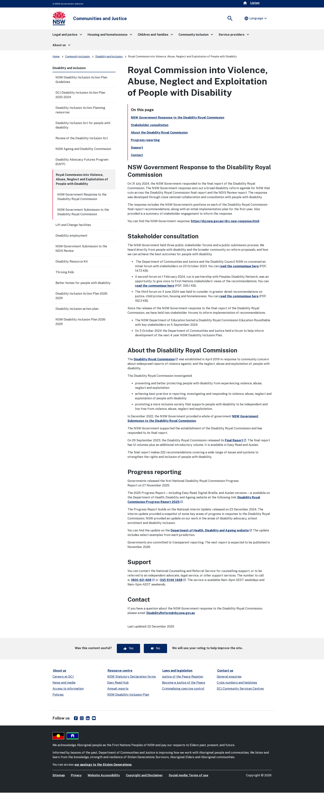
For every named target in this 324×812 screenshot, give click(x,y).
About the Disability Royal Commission (159, 132)
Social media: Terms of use (188, 775)
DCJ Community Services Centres (240, 688)
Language (256, 18)
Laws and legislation (177, 670)
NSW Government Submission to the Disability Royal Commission (83, 212)
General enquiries (229, 676)
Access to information (68, 688)
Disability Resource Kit (72, 261)
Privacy (76, 775)
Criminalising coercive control (183, 688)
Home (56, 56)
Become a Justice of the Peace (183, 682)
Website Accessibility (104, 775)
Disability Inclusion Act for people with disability (83, 125)
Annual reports (117, 688)
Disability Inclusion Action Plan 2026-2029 (82, 296)
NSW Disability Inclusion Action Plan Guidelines (81, 80)
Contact (137, 155)
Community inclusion (77, 56)
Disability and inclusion (109, 56)
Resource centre (120, 670)
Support (137, 147)
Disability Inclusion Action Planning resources (80, 110)
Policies (58, 694)
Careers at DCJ (63, 676)
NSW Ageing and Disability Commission (83, 149)
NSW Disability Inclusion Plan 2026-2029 (81, 322)
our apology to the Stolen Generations (103, 764)
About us (59, 670)
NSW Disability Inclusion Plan (128, 694)
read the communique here (239, 266)
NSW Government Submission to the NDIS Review (81, 249)
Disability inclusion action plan (77, 309)
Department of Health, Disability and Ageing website (211, 530)
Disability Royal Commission (156, 359)
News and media (63, 682)
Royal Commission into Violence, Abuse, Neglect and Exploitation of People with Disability (82, 179)
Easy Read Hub (118, 682)
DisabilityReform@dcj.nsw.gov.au (170, 613)
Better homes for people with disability (83, 283)
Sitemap (58, 775)
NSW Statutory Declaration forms (131, 676)
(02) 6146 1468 (173, 580)
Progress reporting (145, 140)
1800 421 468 (143, 580)
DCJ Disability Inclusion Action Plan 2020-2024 (80, 95)
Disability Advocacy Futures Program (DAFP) (82, 162)
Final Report (235, 440)
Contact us (225, 670)
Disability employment (71, 235)
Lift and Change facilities (73, 225)
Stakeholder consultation (149, 125)
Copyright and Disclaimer (144, 775)
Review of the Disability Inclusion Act (82, 138)
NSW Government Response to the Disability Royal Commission (81, 197)
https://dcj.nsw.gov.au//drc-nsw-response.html (225, 221)
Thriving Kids (65, 272)
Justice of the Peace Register (182, 676)
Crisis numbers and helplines (237, 682)
